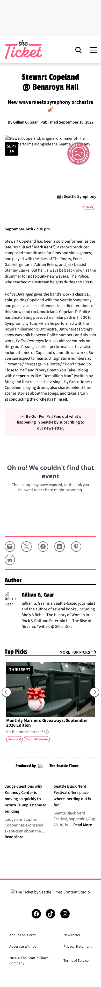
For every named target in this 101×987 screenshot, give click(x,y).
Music (89, 207)
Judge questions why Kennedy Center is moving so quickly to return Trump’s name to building (26, 798)
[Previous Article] (6, 692)
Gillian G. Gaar (25, 122)
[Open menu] (93, 50)
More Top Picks (75, 652)
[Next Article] (94, 692)
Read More (82, 825)
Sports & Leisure (37, 739)
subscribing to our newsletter (60, 425)
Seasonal (14, 739)
